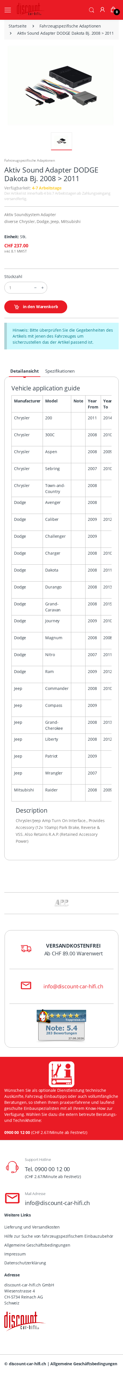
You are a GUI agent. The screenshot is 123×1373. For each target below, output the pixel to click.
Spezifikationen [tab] (60, 371)
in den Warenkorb (40, 306)
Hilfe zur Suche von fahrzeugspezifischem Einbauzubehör (58, 1236)
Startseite (18, 26)
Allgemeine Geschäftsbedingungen (37, 1245)
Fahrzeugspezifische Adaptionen (70, 26)
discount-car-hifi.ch (27, 1363)
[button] (91, 9)
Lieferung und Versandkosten (32, 1227)
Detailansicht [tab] (24, 371)
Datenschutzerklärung (25, 1263)
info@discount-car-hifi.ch (73, 986)
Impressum (15, 1254)
